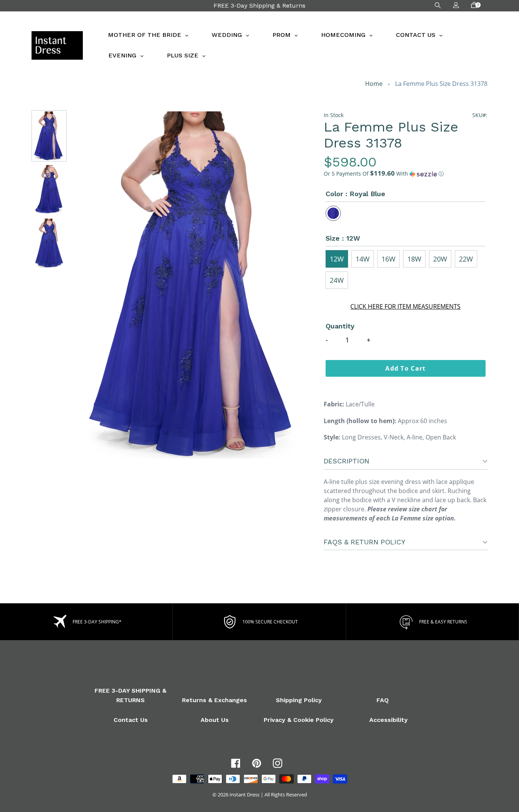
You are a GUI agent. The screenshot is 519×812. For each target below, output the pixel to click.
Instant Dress (244, 794)
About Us (215, 719)
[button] (405, 174)
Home (374, 83)
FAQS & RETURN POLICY (364, 542)
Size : (343, 238)
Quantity (340, 326)
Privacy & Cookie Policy (299, 719)
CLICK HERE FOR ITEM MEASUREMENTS (405, 306)
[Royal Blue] (333, 213)
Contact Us (131, 719)
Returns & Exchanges (214, 700)
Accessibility (388, 719)
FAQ (383, 700)
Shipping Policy (299, 700)
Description (346, 461)
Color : (355, 194)
